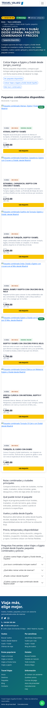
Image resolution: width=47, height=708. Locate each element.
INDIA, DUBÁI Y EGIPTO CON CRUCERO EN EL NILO (23, 290)
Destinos (4, 677)
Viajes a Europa (7, 656)
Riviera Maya (29, 665)
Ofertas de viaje (7, 646)
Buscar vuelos (6, 638)
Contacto (4, 686)
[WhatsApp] (8, 618)
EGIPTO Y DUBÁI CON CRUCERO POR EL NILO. (23, 343)
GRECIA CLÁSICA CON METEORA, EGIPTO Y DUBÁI (22, 396)
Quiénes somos (31, 677)
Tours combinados (14, 22)
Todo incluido (30, 662)
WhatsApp (22, 18)
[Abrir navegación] (42, 3)
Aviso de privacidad (32, 683)
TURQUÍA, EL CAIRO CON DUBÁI (17, 449)
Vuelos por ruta (30, 641)
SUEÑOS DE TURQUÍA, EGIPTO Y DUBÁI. (21, 237)
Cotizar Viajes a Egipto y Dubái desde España (20, 83)
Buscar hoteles (30, 656)
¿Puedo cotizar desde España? (16, 576)
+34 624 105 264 (9, 18)
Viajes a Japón (6, 665)
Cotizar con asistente (34, 674)
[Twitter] (5, 618)
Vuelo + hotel (6, 643)
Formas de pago (31, 680)
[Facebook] (2, 618)
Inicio (3, 22)
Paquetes (4, 680)
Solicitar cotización (37, 18)
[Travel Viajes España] (13, 3)
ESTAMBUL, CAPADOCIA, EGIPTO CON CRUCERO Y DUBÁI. (20, 184)
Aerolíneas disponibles (33, 638)
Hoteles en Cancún (32, 659)
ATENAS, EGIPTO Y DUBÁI (14, 131)
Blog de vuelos (30, 646)
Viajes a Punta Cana (8, 662)
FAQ (26, 689)
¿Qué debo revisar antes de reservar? (19, 570)
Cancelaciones (30, 686)
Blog (3, 683)
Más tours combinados (12, 87)
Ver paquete (23, 151)
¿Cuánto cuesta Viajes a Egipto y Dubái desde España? (22, 557)
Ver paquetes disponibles (13, 79)
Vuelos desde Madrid (9, 641)
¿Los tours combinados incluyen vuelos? (20, 564)
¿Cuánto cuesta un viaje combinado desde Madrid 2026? (21, 582)
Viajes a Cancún (7, 659)
